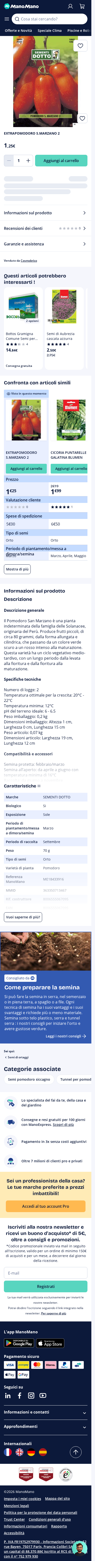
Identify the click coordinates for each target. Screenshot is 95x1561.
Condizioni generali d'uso (50, 1519)
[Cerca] (17, 19)
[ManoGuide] (79, 1548)
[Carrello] (82, 6)
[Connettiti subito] (70, 6)
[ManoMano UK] (19, 1452)
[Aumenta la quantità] (28, 160)
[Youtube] (43, 1395)
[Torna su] (76, 1452)
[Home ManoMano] (33, 6)
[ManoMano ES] (43, 1452)
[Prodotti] (7, 19)
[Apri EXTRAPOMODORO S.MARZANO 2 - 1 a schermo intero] (45, 81)
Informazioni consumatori (25, 1526)
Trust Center (14, 1519)
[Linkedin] (8, 1395)
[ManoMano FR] (8, 1452)
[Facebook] (19, 1395)
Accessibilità (14, 1533)
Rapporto (59, 1526)
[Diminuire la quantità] (9, 160)
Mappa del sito (57, 1498)
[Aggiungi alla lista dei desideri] (82, 118)
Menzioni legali (16, 1505)
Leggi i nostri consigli (63, 1036)
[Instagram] (31, 1395)
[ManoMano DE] (31, 1452)
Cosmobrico (29, 261)
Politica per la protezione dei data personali (40, 1512)
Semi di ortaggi (18, 1057)
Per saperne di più (53, 1313)
